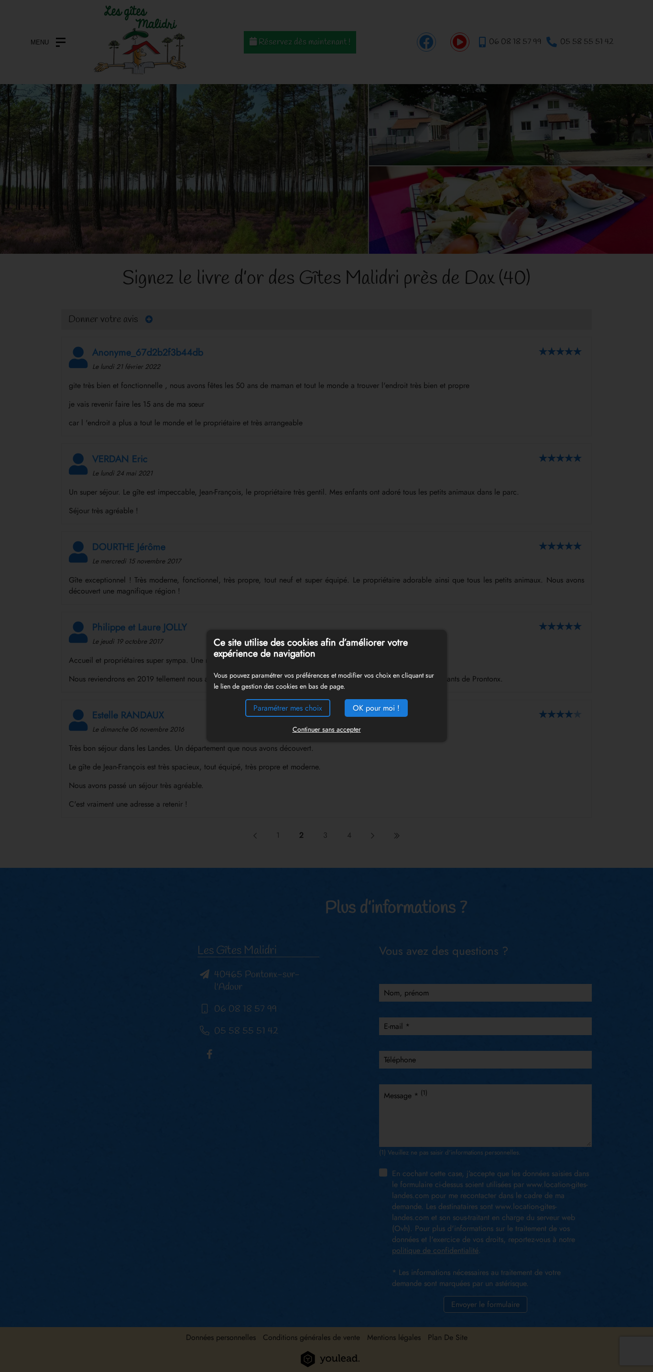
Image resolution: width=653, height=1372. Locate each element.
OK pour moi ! (376, 707)
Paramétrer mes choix (287, 707)
